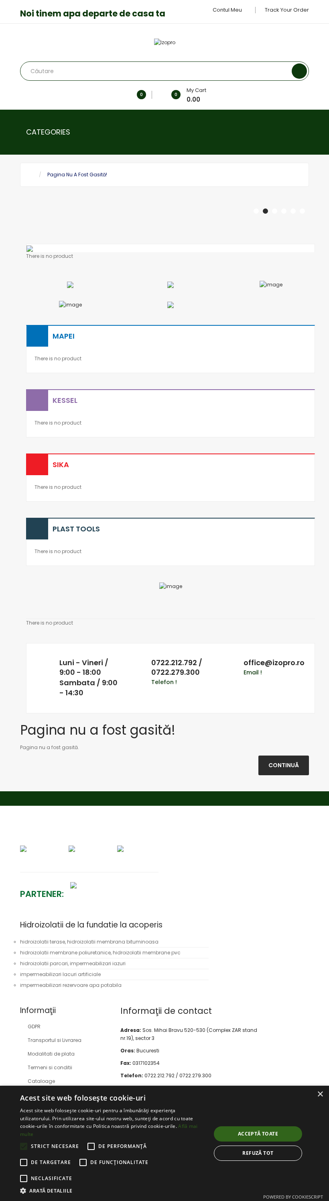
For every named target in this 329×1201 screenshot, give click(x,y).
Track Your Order (287, 10)
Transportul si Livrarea (54, 1040)
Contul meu (228, 10)
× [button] (320, 1094)
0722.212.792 (174, 663)
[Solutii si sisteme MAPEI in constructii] (271, 284)
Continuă (283, 765)
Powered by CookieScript (293, 1197)
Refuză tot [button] (257, 1153)
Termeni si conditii (50, 1067)
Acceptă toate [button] (258, 1133)
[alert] (164, 1143)
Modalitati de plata (51, 1053)
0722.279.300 (175, 672)
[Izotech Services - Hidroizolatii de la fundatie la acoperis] (68, 885)
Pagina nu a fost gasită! (77, 174)
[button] (112, 1191)
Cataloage (41, 1081)
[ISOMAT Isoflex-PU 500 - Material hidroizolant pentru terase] (70, 284)
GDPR (34, 1026)
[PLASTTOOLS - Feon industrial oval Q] (170, 304)
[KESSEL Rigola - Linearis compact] (70, 304)
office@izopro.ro (274, 663)
